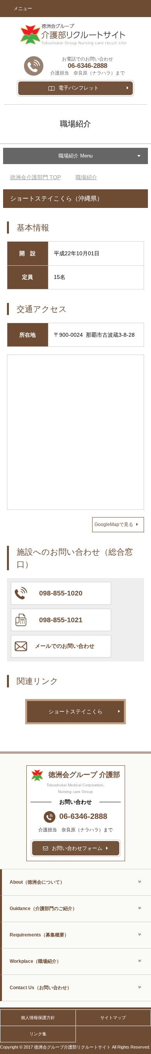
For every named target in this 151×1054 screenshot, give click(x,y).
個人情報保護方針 (38, 1017)
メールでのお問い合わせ (64, 646)
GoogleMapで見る (113, 524)
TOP (35, 177)
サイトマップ (113, 1017)
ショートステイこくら (75, 711)
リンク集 (37, 1034)
